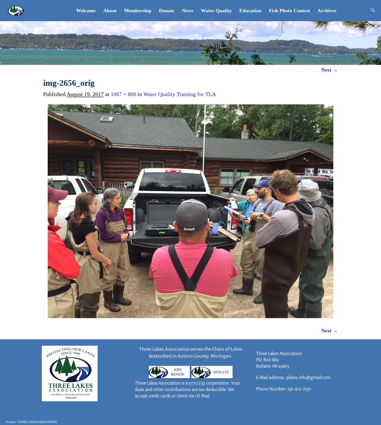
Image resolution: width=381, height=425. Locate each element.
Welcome (86, 10)
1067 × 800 (123, 94)
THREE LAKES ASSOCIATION (37, 422)
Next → (329, 70)
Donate (166, 10)
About (110, 10)
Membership (137, 10)
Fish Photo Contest (289, 10)
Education (250, 10)
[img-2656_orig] (190, 211)
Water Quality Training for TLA (179, 94)
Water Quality (216, 10)
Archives (326, 10)
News (187, 10)
